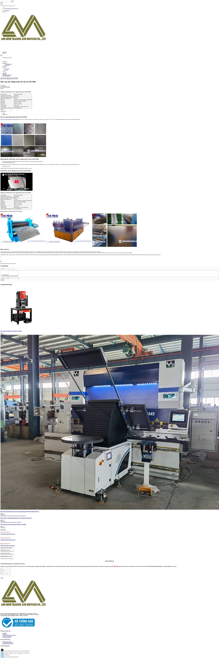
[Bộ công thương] (17, 628)
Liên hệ (4, 11)
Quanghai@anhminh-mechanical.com (7, 534)
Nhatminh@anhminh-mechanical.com (7, 539)
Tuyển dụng (7, 68)
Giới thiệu (5, 63)
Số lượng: (2, 109)
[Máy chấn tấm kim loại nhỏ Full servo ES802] (21, 328)
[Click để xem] (109, 77)
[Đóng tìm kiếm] (1, 3)
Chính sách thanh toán (7, 637)
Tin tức (4, 67)
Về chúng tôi (7, 65)
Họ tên (2, 268)
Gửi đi (2, 578)
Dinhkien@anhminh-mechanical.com (7, 545)
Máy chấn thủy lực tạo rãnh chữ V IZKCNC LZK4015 (13, 524)
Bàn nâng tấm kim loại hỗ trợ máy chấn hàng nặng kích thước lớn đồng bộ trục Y (19, 511)
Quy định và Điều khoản (7, 636)
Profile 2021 (5, 634)
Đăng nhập (5, 52)
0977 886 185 (7, 10)
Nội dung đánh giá (4, 274)
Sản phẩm (4, 66)
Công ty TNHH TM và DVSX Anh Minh (8, 251)
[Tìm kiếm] (12, 1)
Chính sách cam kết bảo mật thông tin (9, 635)
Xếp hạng (3, 278)
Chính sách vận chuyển (7, 641)
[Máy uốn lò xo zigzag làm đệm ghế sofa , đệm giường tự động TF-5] (13, 515)
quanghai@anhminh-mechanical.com (11, 8)
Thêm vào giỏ (2, 334)
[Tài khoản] (1, 50)
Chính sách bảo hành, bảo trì (8, 643)
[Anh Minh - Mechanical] (23, 46)
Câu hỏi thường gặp (8, 64)
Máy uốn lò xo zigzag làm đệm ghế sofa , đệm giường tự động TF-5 (16, 518)
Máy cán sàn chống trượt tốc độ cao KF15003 (8, 119)
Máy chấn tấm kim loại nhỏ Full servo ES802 (11, 331)
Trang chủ (4, 61)
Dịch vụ (6, 69)
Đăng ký (4, 53)
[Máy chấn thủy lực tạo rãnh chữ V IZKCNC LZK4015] (10, 522)
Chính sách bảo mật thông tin (8, 642)
